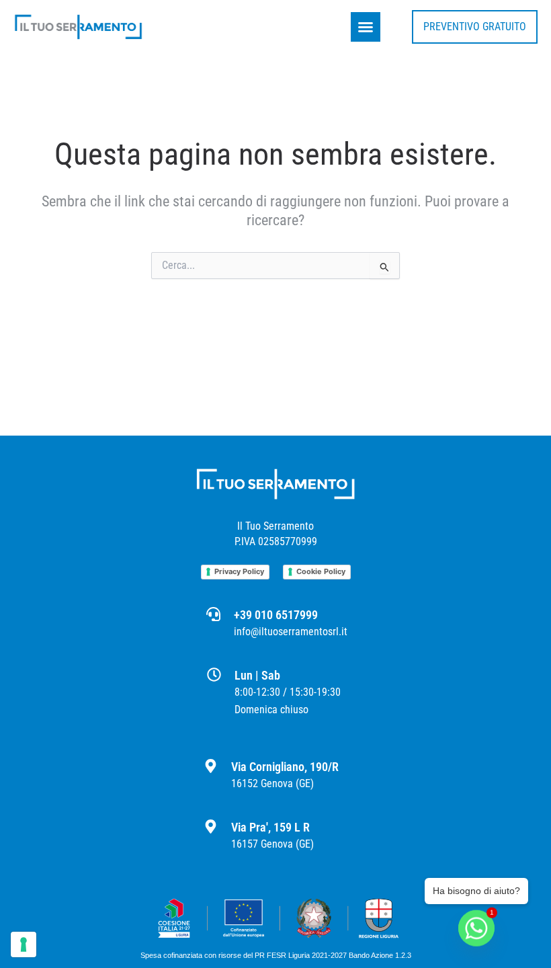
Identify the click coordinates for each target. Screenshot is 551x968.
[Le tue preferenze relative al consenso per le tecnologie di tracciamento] (23, 944)
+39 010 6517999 (276, 615)
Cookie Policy (320, 571)
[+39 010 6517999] (213, 614)
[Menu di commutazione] (365, 27)
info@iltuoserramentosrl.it (290, 631)
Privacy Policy (239, 571)
